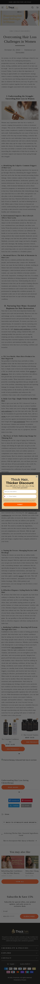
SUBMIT (20, 504)
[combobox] (5, 496)
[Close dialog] (37, 476)
